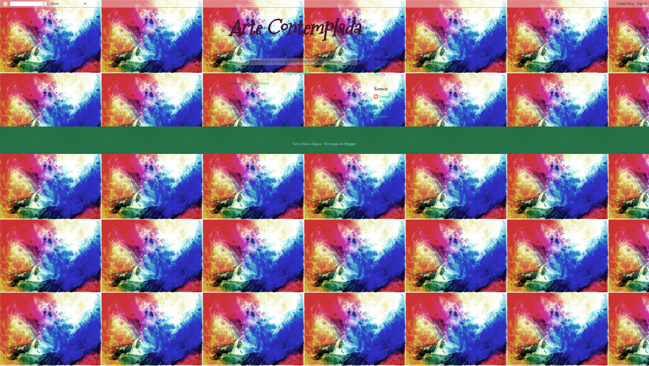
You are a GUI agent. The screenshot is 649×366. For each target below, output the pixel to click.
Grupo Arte (384, 99)
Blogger (350, 144)
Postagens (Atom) (256, 83)
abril (377, 74)
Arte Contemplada (294, 27)
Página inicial (296, 73)
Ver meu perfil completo (380, 111)
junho (378, 68)
